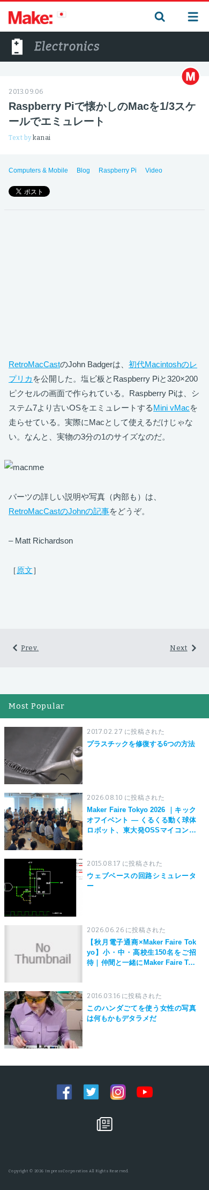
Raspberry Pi (118, 170)
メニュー (193, 17)
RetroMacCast (34, 364)
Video (153, 170)
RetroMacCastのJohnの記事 (59, 511)
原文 (25, 570)
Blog (83, 170)
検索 (159, 17)
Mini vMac (171, 407)
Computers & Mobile (38, 170)
